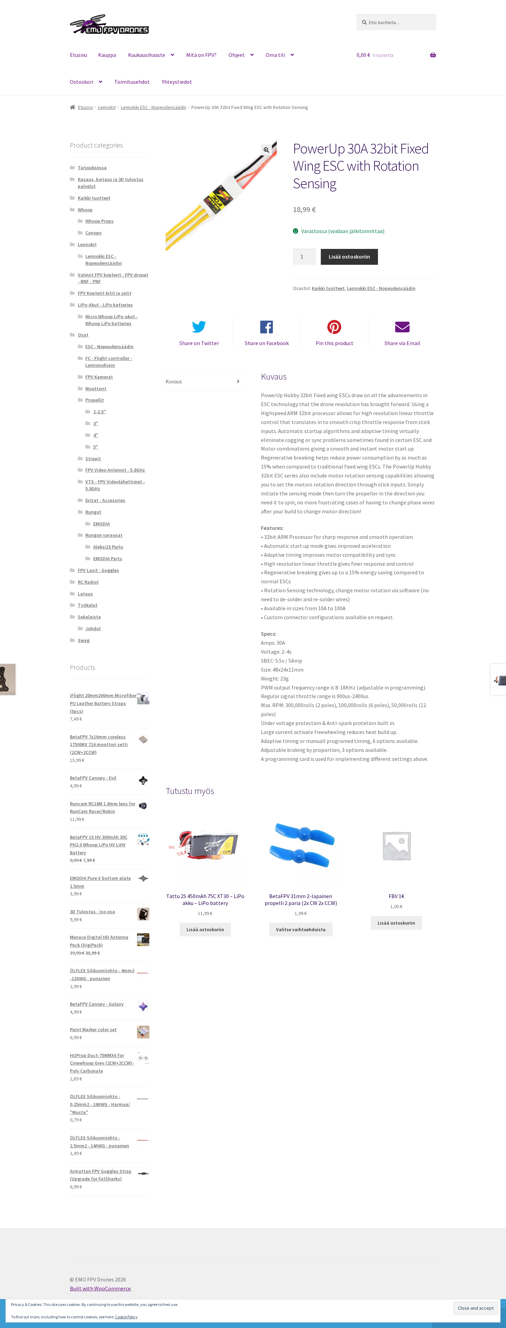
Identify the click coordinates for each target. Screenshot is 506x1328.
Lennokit (107, 107)
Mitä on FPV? (201, 54)
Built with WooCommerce (100, 1288)
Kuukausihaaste (146, 54)
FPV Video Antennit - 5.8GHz (115, 470)
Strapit (93, 458)
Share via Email (402, 343)
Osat (83, 335)
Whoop (85, 210)
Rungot (93, 512)
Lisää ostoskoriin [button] (205, 929)
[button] (266, 149)
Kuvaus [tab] (174, 381)
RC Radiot (88, 582)
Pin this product (335, 343)
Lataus (85, 594)
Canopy (93, 233)
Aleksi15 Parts (108, 547)
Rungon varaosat (104, 535)
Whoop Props (99, 221)
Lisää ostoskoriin (349, 256)
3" (95, 423)
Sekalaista (89, 617)
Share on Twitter (199, 343)
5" (95, 447)
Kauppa (107, 54)
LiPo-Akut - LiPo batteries (105, 305)
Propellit (94, 400)
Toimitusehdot (132, 81)
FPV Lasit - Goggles (98, 570)
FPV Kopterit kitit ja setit (104, 293)
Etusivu (78, 54)
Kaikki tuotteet (328, 288)
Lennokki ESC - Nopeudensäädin (153, 107)
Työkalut (87, 605)
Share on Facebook (267, 343)
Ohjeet (237, 54)
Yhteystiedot (177, 81)
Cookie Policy (126, 1316)
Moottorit (95, 388)
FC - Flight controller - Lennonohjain (108, 361)
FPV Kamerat (99, 377)
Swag (83, 640)
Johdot (93, 628)
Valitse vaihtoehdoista (301, 929)
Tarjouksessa (92, 167)
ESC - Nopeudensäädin (109, 346)
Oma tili (275, 54)
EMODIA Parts (107, 558)
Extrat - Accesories (105, 500)
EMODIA (101, 524)
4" (95, 435)
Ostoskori (81, 81)
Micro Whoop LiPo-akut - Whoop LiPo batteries (111, 319)
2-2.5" (99, 412)
